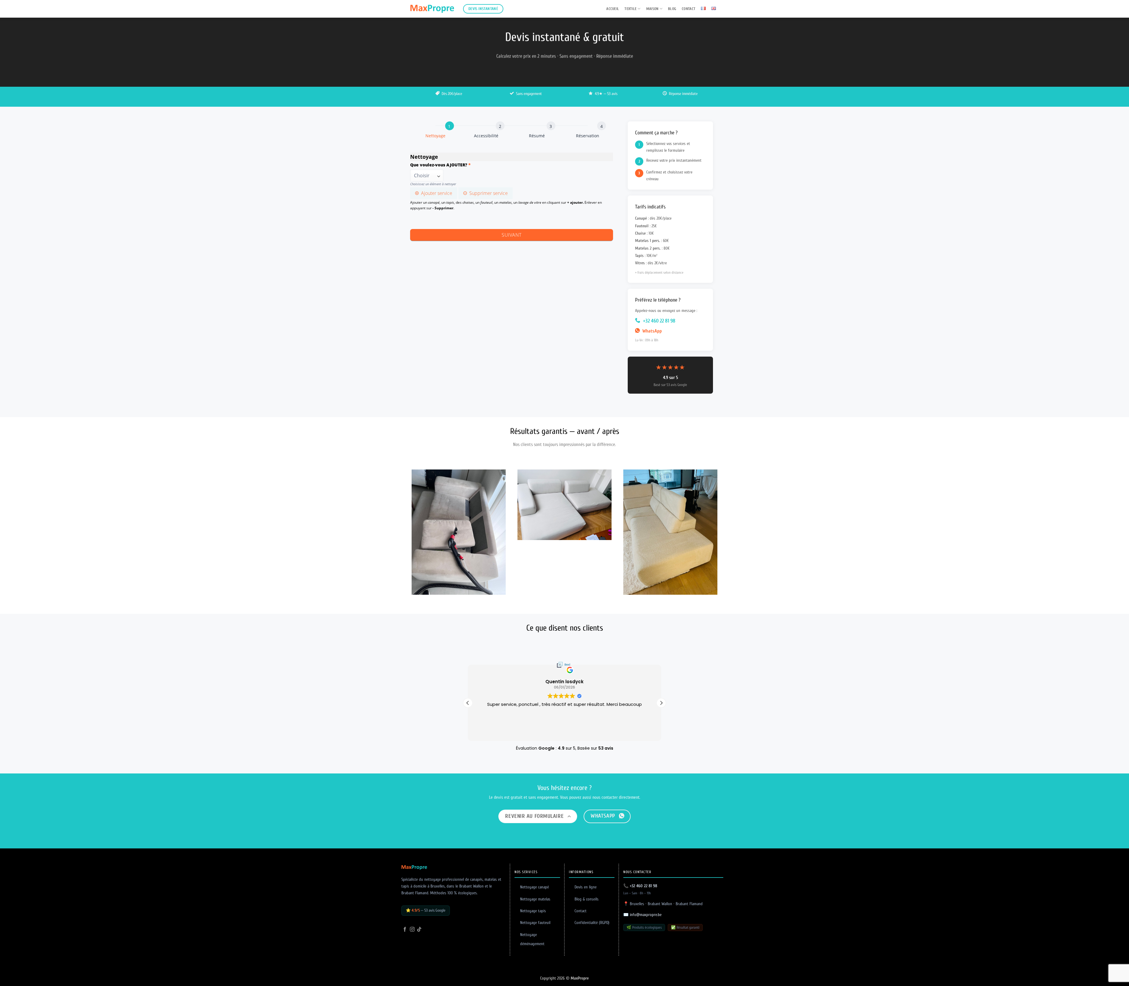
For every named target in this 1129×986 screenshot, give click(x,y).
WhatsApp (651, 331)
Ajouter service (436, 193)
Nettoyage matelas (535, 899)
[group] (511, 132)
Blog (672, 9)
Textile (630, 9)
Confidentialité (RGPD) (591, 922)
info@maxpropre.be (646, 914)
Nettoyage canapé (534, 887)
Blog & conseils (586, 899)
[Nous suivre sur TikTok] (419, 929)
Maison (652, 9)
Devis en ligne (585, 887)
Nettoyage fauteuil (535, 922)
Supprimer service (488, 193)
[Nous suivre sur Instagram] (412, 929)
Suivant (511, 235)
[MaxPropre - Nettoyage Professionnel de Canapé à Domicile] (432, 9)
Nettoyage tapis (533, 910)
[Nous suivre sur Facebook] (405, 929)
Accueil (612, 9)
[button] (661, 702)
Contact (688, 9)
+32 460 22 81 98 (658, 321)
